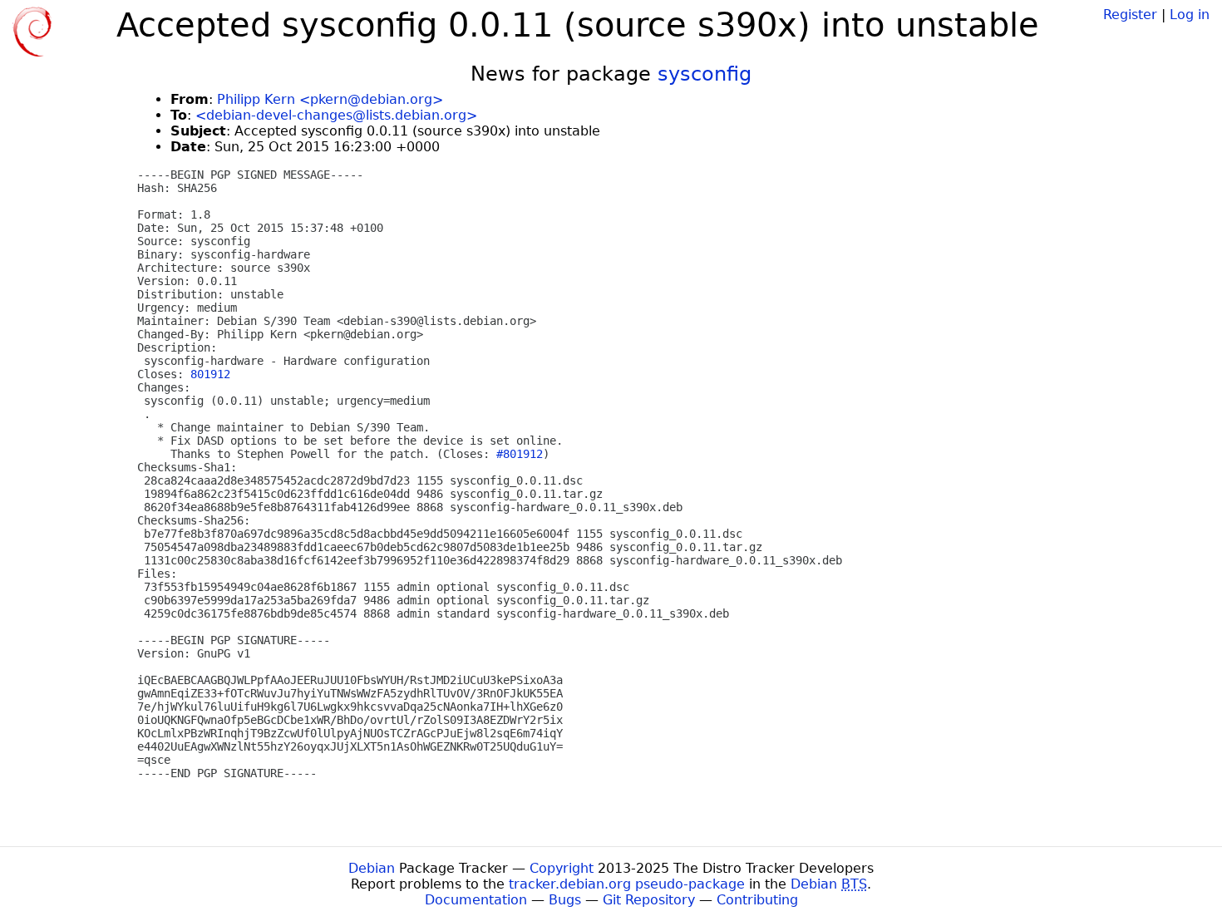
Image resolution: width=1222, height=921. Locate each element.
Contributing (757, 900)
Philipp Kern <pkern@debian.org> (330, 99)
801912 (210, 374)
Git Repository (649, 900)
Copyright (562, 868)
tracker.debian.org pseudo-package (627, 884)
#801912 (519, 453)
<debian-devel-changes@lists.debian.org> (336, 115)
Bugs (565, 900)
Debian (371, 868)
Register (1130, 14)
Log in (1190, 14)
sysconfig (704, 74)
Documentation (476, 900)
